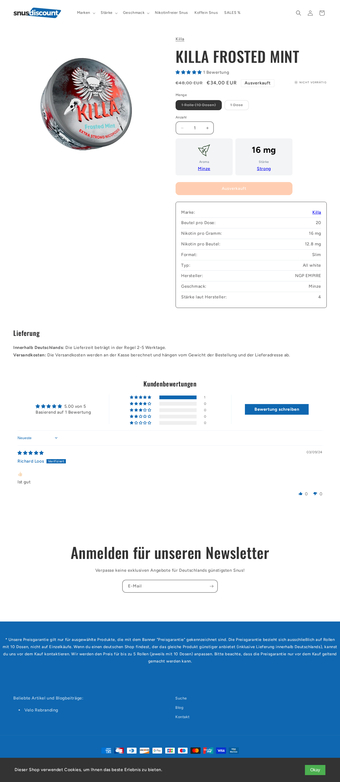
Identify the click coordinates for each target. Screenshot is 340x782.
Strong (264, 168)
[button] (86, 12)
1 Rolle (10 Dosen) (201, 106)
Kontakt (182, 717)
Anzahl (181, 117)
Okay (315, 770)
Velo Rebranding (41, 710)
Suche (181, 698)
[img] (31, 452)
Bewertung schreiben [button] (276, 409)
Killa (180, 39)
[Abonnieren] (211, 586)
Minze (204, 168)
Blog (179, 707)
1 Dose (239, 106)
